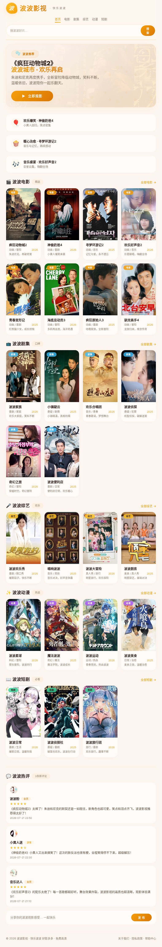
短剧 (104, 19)
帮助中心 (150, 938)
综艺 (86, 19)
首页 (58, 19)
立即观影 (32, 96)
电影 (67, 19)
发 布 (141, 917)
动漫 (95, 19)
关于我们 (123, 938)
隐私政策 (137, 938)
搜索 (147, 30)
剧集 (76, 19)
